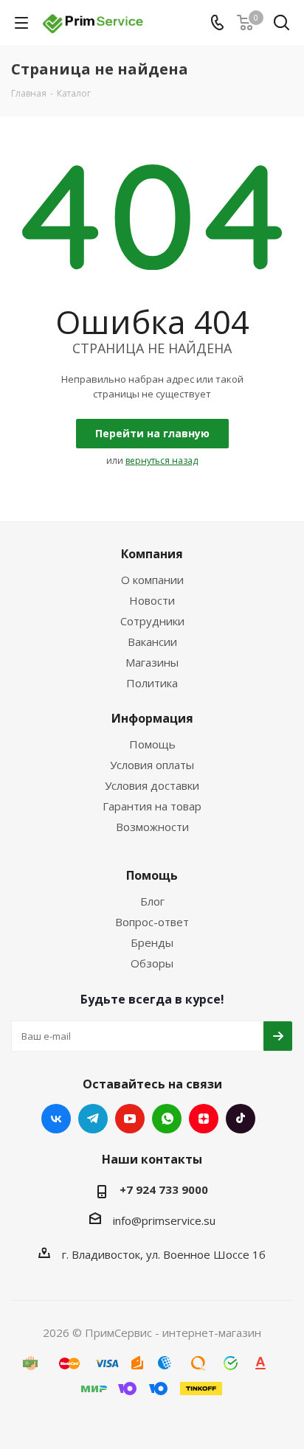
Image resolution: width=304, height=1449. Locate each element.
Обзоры (152, 963)
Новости (152, 600)
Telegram (93, 1118)
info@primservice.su (164, 1220)
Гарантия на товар (152, 806)
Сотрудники (152, 621)
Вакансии (152, 641)
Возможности (152, 826)
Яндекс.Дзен (203, 1118)
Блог (152, 901)
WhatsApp (167, 1118)
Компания (152, 554)
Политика (152, 682)
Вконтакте (56, 1118)
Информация (152, 718)
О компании (152, 579)
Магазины (152, 662)
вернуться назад (161, 460)
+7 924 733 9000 (164, 1189)
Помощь (152, 744)
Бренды (152, 942)
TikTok (240, 1118)
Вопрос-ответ (152, 921)
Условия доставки (152, 785)
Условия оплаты (152, 764)
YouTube (130, 1118)
